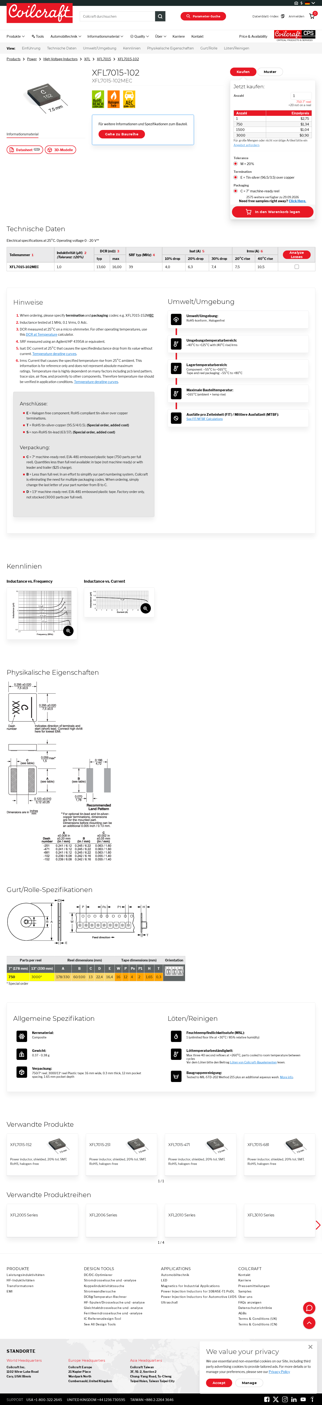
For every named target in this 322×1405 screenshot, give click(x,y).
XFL (87, 59)
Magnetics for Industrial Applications (190, 1286)
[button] (318, 1225)
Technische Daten (61, 48)
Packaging (241, 185)
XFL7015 (104, 59)
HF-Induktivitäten (21, 1280)
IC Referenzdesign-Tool (102, 1318)
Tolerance (241, 158)
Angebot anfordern (246, 145)
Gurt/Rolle (208, 48)
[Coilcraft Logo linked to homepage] (40, 13)
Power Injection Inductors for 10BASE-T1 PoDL (198, 1291)
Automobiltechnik (175, 1275)
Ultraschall (169, 1302)
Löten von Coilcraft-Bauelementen (253, 1062)
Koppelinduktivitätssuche (104, 1286)
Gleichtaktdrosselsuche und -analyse (113, 1308)
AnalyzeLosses (296, 254)
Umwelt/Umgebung (99, 48)
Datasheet (24, 150)
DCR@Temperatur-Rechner (105, 1297)
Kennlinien (131, 48)
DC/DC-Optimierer (98, 1275)
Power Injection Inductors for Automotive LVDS (198, 1297)
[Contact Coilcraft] (309, 1308)
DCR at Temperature (41, 334)
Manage (249, 1383)
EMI (10, 1291)
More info (286, 1077)
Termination (243, 172)
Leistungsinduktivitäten (26, 1275)
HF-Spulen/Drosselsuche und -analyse (114, 1302)
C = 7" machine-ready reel (259, 191)
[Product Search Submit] (160, 16)
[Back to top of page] (309, 1323)
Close (310, 1346)
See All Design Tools (100, 1324)
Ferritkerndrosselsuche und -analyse (113, 1313)
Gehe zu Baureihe (121, 134)
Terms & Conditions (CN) (258, 1324)
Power (32, 59)
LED (164, 1280)
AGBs (242, 1313)
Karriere (179, 36)
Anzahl (239, 95)
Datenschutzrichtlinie (255, 1308)
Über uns (245, 1297)
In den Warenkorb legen (277, 212)
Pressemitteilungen (254, 1286)
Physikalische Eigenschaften (170, 48)
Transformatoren (20, 1286)
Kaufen (243, 72)
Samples (245, 1291)
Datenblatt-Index (265, 16)
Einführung (31, 48)
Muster (270, 72)
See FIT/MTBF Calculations (204, 419)
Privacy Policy (279, 1372)
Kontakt (197, 36)
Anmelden (296, 16)
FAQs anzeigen (250, 1302)
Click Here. (297, 201)
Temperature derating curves (54, 354)
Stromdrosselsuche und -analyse (110, 1280)
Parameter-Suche (206, 16)
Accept (219, 1383)
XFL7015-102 (128, 59)
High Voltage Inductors (60, 59)
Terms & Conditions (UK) (257, 1318)
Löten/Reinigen (236, 48)
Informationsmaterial (22, 134)
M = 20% (247, 164)
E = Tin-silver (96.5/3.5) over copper (267, 177)
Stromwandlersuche (100, 1291)
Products (14, 59)
